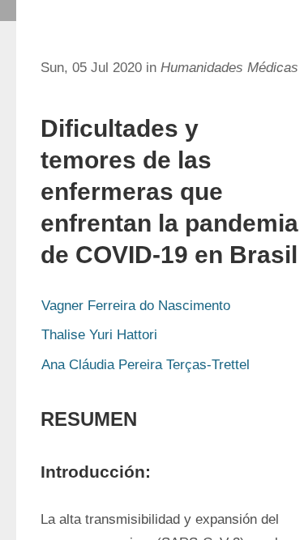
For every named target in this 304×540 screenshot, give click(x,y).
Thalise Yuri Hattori (99, 334)
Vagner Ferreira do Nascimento (135, 305)
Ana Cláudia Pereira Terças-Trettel (145, 364)
